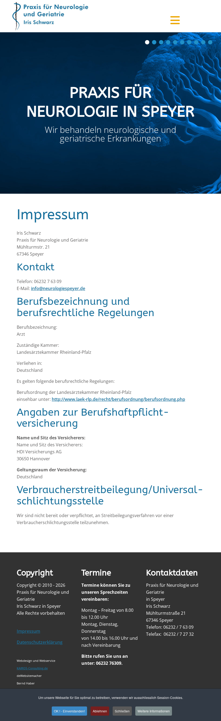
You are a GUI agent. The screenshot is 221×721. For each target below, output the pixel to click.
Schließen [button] (122, 711)
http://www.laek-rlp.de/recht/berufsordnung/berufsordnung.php (118, 399)
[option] (110, 113)
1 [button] (147, 42)
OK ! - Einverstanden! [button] (69, 711)
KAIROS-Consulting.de (32, 668)
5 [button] (175, 42)
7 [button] (189, 42)
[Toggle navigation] (172, 16)
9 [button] (203, 42)
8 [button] (196, 42)
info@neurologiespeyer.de (58, 288)
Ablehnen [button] (100, 711)
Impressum (28, 631)
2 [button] (154, 42)
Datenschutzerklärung (40, 642)
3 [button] (161, 42)
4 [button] (168, 42)
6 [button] (182, 42)
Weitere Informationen (153, 711)
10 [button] (210, 42)
